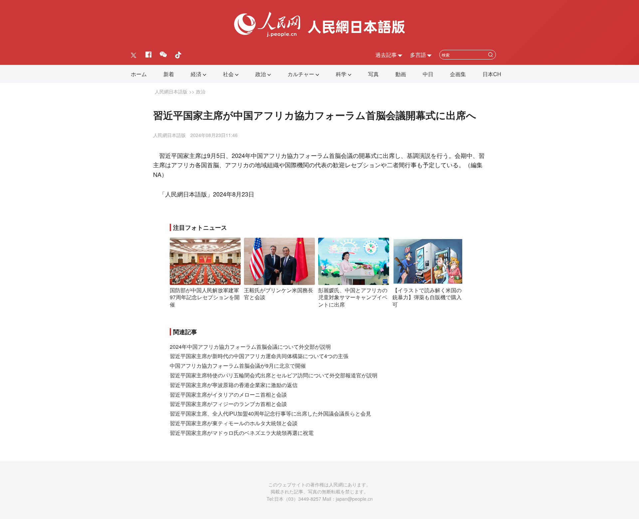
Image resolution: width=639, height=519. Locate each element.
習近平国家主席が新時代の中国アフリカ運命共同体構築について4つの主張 (259, 356)
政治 (260, 74)
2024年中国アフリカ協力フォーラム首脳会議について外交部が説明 (250, 346)
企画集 (458, 74)
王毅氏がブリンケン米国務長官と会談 (278, 293)
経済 (196, 74)
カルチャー (301, 74)
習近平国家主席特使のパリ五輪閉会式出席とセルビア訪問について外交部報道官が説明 (273, 375)
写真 (373, 74)
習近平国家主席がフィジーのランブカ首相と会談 (228, 404)
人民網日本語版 (171, 91)
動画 (400, 74)
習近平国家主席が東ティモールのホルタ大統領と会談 (234, 423)
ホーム (139, 74)
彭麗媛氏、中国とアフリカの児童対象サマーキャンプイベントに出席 (352, 297)
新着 (168, 74)
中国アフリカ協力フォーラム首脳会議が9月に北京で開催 (238, 365)
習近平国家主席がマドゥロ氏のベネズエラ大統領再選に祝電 (242, 433)
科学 (341, 74)
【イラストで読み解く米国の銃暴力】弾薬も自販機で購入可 (427, 297)
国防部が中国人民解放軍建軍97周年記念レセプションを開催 (205, 297)
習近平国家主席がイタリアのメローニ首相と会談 (228, 394)
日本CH (492, 74)
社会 (228, 74)
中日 (428, 74)
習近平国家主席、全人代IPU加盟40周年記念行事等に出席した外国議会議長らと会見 (270, 413)
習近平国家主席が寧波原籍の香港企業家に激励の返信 (234, 385)
